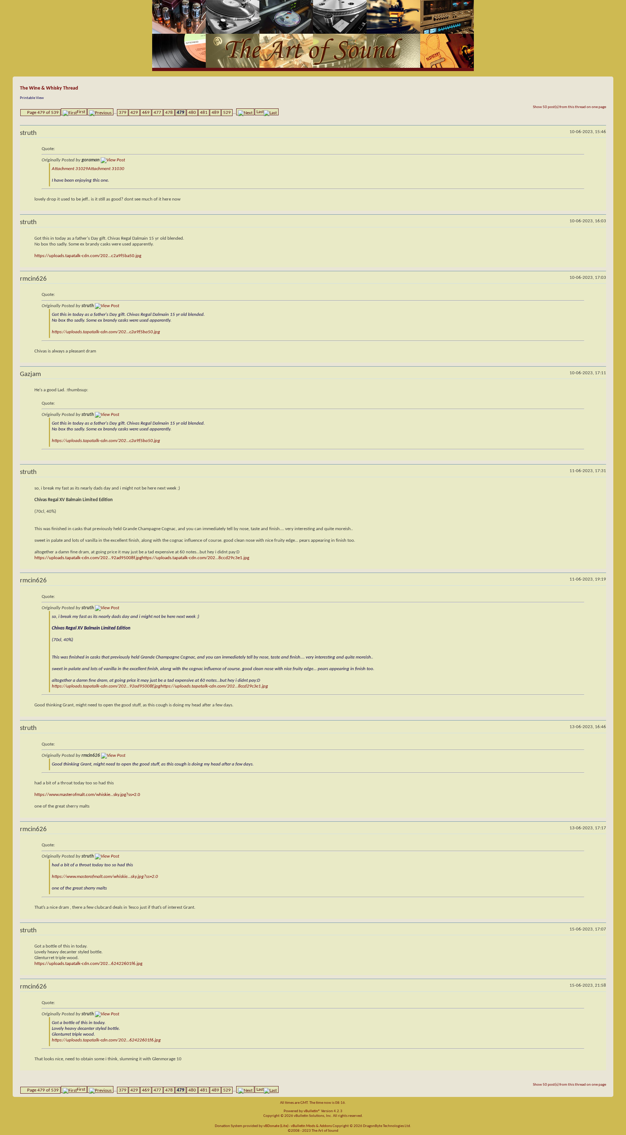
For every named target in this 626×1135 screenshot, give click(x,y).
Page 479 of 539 (43, 112)
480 (192, 112)
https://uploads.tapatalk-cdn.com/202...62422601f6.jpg (88, 963)
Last (260, 112)
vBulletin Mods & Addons (311, 1126)
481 (204, 112)
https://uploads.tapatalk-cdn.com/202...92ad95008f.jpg (88, 558)
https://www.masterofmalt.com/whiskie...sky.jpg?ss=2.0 (87, 794)
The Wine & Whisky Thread (49, 88)
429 (134, 112)
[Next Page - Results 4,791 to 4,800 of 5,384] (245, 111)
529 (227, 112)
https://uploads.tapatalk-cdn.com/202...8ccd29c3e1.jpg (195, 558)
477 (157, 112)
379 (122, 112)
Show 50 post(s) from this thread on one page (569, 107)
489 (215, 112)
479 (180, 112)
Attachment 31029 (70, 168)
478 (169, 112)
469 (146, 112)
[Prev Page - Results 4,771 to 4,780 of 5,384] (100, 111)
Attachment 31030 (106, 168)
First (81, 112)
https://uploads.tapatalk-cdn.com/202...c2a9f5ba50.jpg (87, 255)
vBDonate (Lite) (275, 1126)
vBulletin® (312, 1111)
